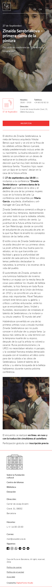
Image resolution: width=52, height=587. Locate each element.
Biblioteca (11, 487)
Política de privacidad (15, 572)
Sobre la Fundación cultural (16, 476)
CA (40, 9)
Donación (11, 491)
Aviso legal (11, 577)
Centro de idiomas (15, 482)
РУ (34, 9)
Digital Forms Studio (24, 583)
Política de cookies (14, 567)
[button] (46, 8)
